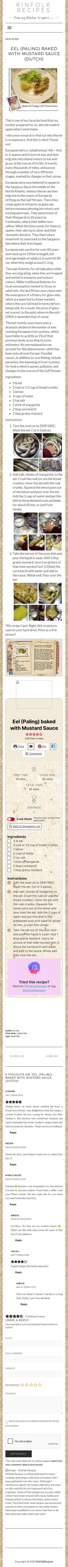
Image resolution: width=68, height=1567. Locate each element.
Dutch (19, 1033)
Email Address (14, 1353)
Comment (35, 753)
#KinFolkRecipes (34, 990)
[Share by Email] (31, 746)
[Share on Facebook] (53, 746)
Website (10, 1368)
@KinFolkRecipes (35, 986)
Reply (13, 1132)
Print (20, 746)
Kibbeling (52, 1056)
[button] (27, 734)
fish (18, 1036)
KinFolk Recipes (34, 7)
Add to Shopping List (26, 826)
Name (9, 1338)
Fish (25, 1033)
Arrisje (16, 1030)
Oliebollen (17, 1056)
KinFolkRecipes (44, 1561)
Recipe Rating (12, 1385)
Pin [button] (43, 746)
